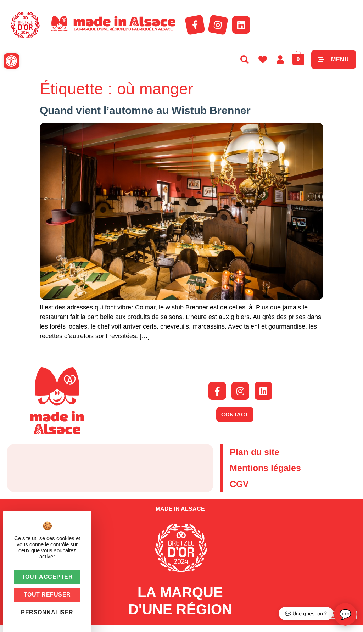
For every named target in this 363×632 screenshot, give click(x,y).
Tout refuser (47, 595)
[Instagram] (218, 25)
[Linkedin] (241, 25)
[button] (11, 61)
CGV (239, 484)
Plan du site (254, 452)
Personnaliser (47, 612)
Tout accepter (47, 577)
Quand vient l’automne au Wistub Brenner (145, 110)
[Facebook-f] (195, 25)
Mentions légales (265, 468)
